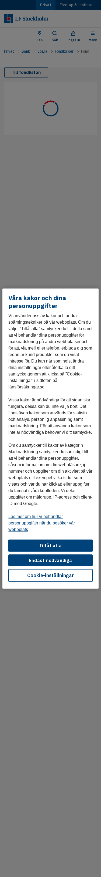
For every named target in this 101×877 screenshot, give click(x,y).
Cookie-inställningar (50, 575)
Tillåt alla (50, 545)
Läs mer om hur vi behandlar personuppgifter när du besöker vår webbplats (41, 523)
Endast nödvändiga (50, 560)
